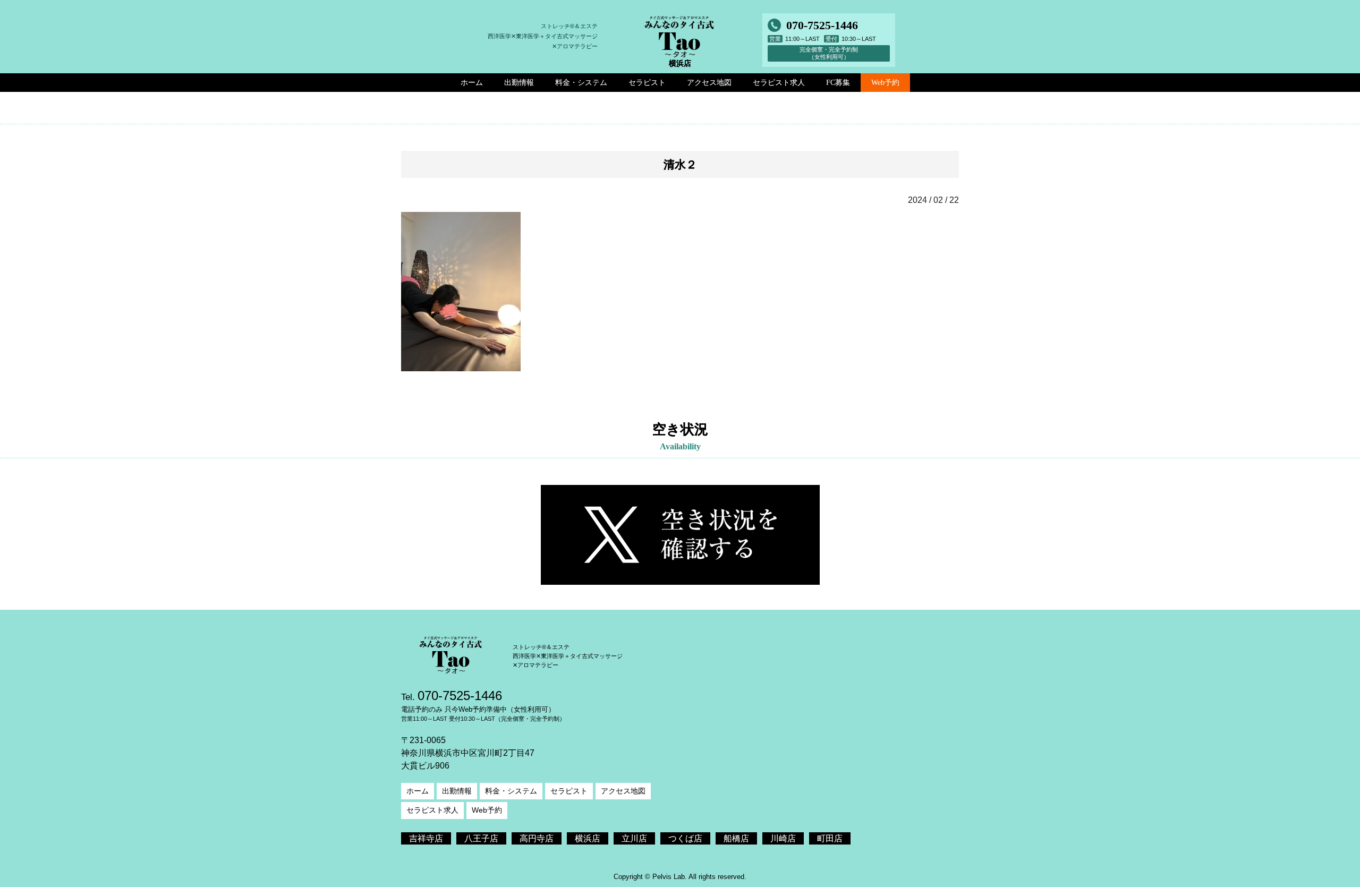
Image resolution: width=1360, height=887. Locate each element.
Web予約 (885, 82)
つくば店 (685, 838)
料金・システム (511, 791)
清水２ (680, 164)
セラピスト (569, 791)
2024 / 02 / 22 (933, 199)
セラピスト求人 (432, 810)
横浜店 (587, 838)
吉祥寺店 (426, 838)
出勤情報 (457, 791)
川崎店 (783, 838)
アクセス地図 (623, 791)
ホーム (417, 791)
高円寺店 (537, 838)
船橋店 (736, 838)
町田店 (830, 838)
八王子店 (481, 838)
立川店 (634, 838)
